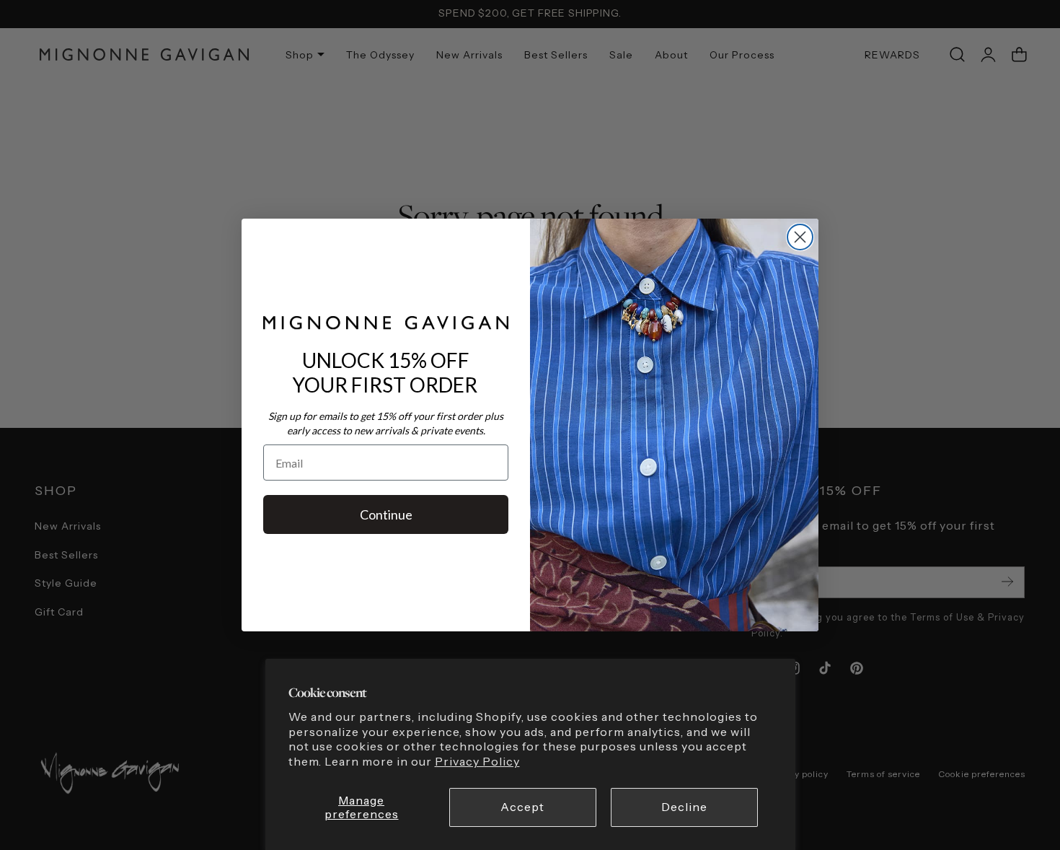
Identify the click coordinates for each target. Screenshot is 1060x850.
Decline (684, 807)
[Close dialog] (800, 237)
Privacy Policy (477, 761)
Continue (386, 514)
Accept (522, 807)
